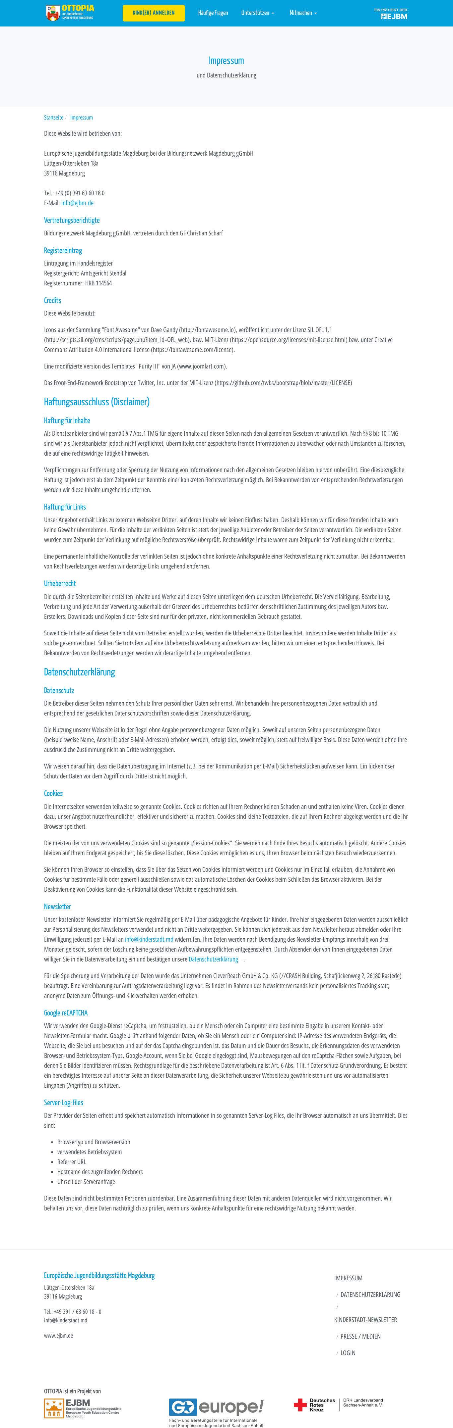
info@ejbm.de (77, 203)
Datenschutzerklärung (213, 959)
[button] (259, 13)
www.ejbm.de (58, 1335)
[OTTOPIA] (70, 13)
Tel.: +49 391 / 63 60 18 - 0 (72, 1311)
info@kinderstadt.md (149, 939)
